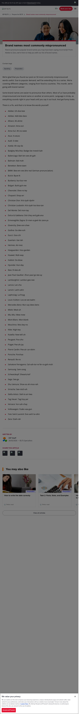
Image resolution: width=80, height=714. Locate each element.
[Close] (75, 696)
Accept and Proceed (9, 710)
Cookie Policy (24, 704)
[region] (39, 703)
